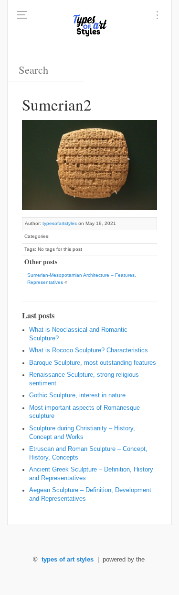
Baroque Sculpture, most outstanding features (92, 362)
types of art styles (68, 559)
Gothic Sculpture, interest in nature (77, 395)
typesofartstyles (59, 223)
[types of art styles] (89, 24)
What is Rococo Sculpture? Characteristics (88, 350)
